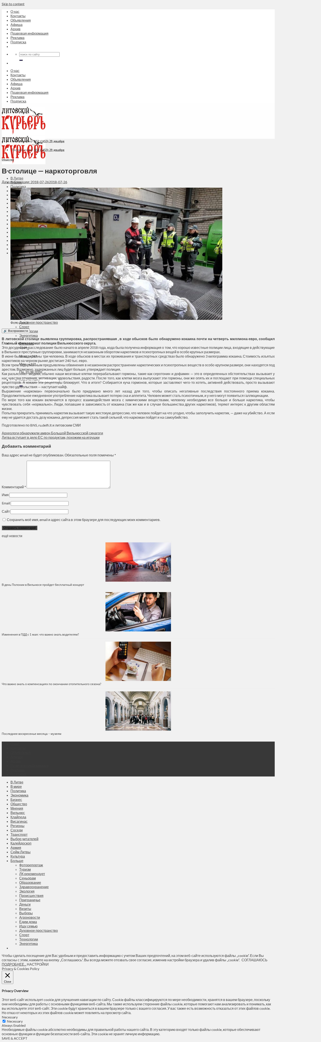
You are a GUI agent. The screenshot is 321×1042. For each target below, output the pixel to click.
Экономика (19, 795)
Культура (17, 856)
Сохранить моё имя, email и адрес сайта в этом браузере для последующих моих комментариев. (83, 520)
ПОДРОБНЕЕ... (14, 964)
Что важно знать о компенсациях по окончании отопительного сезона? (51, 684)
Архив (15, 29)
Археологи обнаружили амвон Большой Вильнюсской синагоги (52, 433)
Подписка (18, 42)
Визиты (25, 909)
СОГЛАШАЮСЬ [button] (255, 960)
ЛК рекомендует (32, 874)
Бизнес (16, 799)
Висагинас (19, 821)
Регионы (17, 826)
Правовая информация (29, 33)
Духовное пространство (38, 322)
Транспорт (19, 834)
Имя (5, 495)
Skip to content (13, 4)
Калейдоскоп (20, 843)
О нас (14, 11)
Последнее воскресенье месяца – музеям (32, 733)
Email (6, 503)
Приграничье (29, 900)
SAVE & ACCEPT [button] (15, 1038)
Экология (27, 891)
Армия (15, 847)
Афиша (16, 24)
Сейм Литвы (20, 852)
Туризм (25, 869)
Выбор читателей (24, 839)
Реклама (17, 38)
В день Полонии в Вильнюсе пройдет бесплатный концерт (43, 584)
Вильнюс (17, 813)
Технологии (28, 939)
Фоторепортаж (31, 865)
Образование (30, 882)
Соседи (16, 830)
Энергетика (28, 335)
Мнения (16, 808)
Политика (18, 186)
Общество (8, 159)
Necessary (15, 1021)
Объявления (20, 20)
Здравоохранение (34, 887)
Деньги (25, 904)
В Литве (16, 178)
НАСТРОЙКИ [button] (38, 964)
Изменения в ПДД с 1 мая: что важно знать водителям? (40, 634)
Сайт (6, 511)
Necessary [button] (10, 1017)
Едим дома (28, 922)
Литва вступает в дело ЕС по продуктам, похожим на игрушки (51, 437)
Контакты (18, 16)
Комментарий (14, 487)
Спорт (24, 327)
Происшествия (31, 895)
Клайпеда (18, 817)
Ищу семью (28, 926)
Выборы (26, 913)
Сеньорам (27, 878)
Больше (16, 861)
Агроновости (29, 917)
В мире (16, 786)
